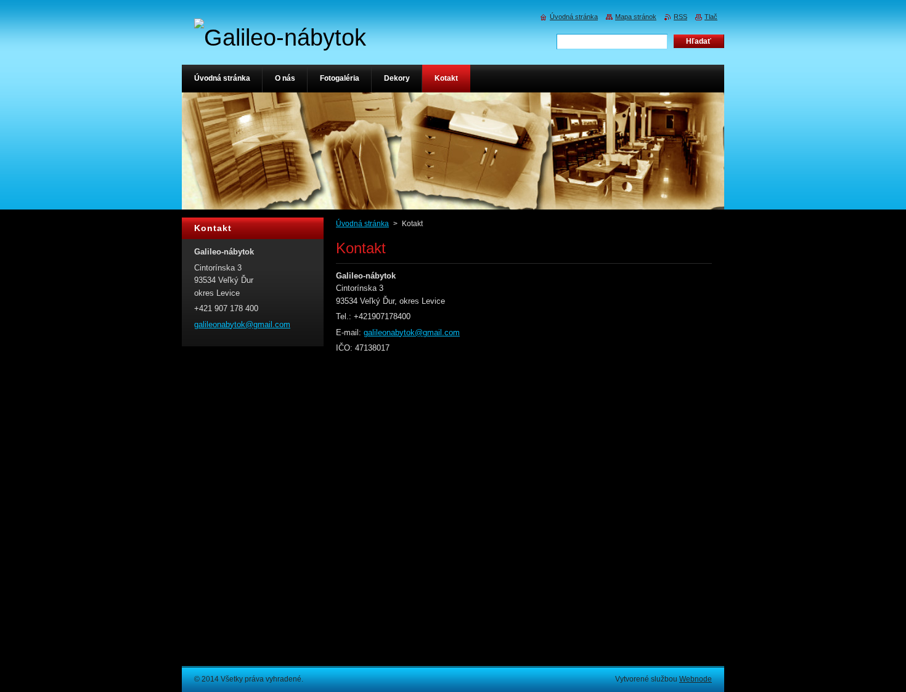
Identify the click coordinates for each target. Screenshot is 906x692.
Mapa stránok (635, 16)
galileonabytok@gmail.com (412, 332)
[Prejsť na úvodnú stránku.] (280, 37)
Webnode (695, 679)
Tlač (710, 16)
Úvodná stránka (362, 223)
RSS (680, 16)
